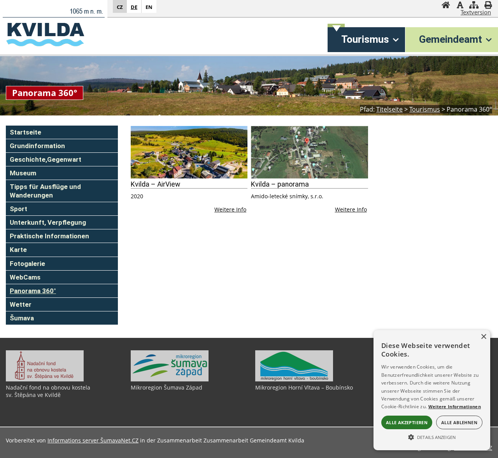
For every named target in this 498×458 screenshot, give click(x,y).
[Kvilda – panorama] (309, 152)
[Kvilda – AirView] (189, 152)
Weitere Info (230, 209)
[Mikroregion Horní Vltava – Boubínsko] (294, 379)
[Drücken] (488, 5)
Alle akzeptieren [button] (407, 422)
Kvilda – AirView (155, 184)
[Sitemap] (474, 5)
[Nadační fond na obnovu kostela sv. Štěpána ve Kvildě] (45, 379)
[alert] (432, 390)
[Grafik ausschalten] (460, 5)
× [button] (483, 337)
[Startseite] (446, 5)
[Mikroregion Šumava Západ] (170, 379)
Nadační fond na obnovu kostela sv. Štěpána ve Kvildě (48, 391)
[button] (431, 436)
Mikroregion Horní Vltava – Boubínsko (304, 387)
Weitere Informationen (454, 406)
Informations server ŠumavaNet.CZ (93, 440)
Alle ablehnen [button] (459, 422)
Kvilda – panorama (280, 184)
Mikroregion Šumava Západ (166, 387)
